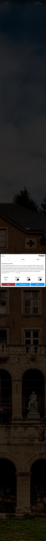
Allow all (37, 284)
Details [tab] (23, 259)
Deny (8, 284)
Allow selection (23, 284)
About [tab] (38, 259)
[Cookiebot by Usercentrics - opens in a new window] (39, 256)
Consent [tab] (8, 259)
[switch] (17, 280)
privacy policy (12, 272)
